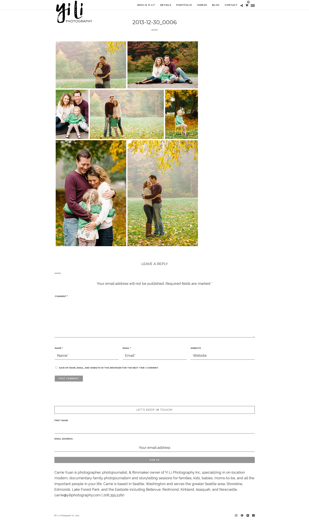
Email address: (63, 438)
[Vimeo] (247, 515)
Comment (61, 296)
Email (127, 348)
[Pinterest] (242, 515)
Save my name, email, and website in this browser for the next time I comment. (109, 367)
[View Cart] (246, 5)
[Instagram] (236, 515)
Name (59, 348)
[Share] (241, 5)
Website (196, 348)
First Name (61, 420)
